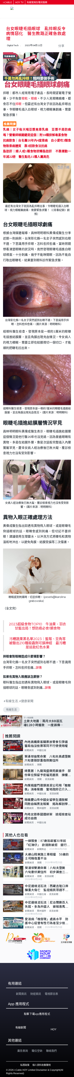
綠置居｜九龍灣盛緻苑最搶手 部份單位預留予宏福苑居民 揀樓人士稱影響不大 (47, 773)
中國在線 (41, 750)
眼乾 (25, 98)
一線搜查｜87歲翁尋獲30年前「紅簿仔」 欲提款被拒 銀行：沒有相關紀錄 (47, 843)
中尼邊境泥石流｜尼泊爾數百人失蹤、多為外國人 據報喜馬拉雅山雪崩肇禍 (46, 905)
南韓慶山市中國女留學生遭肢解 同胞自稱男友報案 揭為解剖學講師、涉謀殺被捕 (47, 802)
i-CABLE (7, 2)
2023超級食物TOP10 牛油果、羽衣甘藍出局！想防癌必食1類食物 (37, 626)
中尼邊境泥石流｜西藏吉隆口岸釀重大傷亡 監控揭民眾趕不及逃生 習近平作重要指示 (46, 888)
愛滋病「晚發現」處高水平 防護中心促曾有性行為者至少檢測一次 (46, 921)
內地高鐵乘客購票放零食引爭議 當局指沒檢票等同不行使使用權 (47, 744)
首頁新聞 (49, 779)
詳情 (39, 667)
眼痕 (34, 98)
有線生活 (12, 700)
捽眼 (18, 104)
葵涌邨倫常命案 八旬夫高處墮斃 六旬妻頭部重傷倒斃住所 (47, 758)
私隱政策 (24, 1065)
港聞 (39, 764)
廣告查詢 (22, 1050)
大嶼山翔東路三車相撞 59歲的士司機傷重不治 (47, 856)
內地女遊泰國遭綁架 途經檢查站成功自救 (47, 816)
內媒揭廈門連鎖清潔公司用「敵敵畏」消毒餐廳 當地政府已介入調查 (47, 788)
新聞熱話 (41, 849)
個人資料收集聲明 (41, 1065)
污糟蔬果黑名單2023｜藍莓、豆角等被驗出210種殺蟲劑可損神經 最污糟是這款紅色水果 (37, 643)
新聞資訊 (29, 750)
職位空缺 (37, 1050)
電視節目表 (51, 993)
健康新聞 (27, 700)
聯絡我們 (51, 1050)
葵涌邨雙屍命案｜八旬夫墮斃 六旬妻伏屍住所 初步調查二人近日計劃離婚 (46, 870)
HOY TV (19, 2)
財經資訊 (35, 993)
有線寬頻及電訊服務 (37, 2)
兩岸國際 (41, 808)
